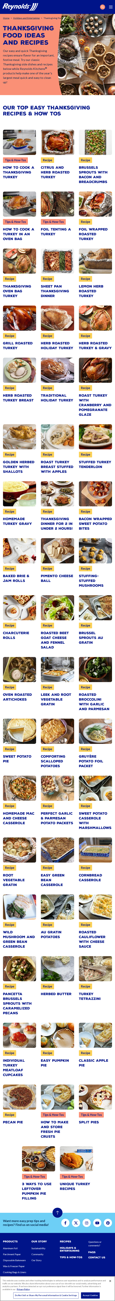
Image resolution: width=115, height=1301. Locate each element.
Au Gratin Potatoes (51, 934)
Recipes (65, 1241)
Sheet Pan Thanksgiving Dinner (55, 291)
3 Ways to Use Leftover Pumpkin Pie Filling (37, 1191)
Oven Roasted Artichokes (17, 697)
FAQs (92, 1252)
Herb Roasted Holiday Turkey (57, 345)
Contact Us (96, 1257)
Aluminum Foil (10, 1248)
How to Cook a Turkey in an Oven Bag (18, 234)
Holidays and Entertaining (26, 18)
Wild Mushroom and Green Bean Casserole (19, 939)
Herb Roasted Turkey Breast (18, 398)
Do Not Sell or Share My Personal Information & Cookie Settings (46, 1295)
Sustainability (38, 1248)
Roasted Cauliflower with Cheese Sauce (92, 939)
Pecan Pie (13, 1122)
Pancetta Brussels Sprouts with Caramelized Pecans (17, 1003)
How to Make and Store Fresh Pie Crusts (54, 1129)
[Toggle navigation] (111, 7)
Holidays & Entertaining (70, 1249)
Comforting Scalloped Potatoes (53, 761)
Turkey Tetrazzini (90, 996)
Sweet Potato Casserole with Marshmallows (95, 821)
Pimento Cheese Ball (57, 578)
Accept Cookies (90, 1295)
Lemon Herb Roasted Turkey (91, 291)
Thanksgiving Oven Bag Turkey (17, 291)
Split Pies (89, 1122)
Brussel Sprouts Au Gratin (91, 638)
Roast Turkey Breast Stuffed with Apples (57, 467)
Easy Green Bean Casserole (53, 880)
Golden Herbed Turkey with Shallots (18, 467)
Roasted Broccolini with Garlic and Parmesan (94, 702)
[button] (103, 7)
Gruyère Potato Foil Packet (91, 761)
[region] (57, 1288)
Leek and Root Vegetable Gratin (56, 699)
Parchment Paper (12, 1254)
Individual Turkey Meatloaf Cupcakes (14, 1068)
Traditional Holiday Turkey (57, 398)
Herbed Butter (56, 994)
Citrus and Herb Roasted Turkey (55, 172)
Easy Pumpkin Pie (55, 1063)
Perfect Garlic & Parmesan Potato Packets (57, 818)
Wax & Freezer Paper (14, 1266)
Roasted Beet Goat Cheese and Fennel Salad (55, 640)
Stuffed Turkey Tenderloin (95, 464)
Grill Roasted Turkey (18, 345)
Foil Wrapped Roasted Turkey (93, 234)
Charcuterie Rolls (16, 635)
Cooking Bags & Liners (14, 1272)
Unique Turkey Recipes (75, 1186)
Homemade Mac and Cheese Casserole (18, 818)
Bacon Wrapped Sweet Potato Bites (95, 524)
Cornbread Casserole (90, 877)
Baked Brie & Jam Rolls (16, 578)
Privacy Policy (23, 1289)
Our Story (36, 1260)
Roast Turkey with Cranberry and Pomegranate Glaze (95, 405)
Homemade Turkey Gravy (17, 521)
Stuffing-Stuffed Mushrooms (91, 581)
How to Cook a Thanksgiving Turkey (18, 172)
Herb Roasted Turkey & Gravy (95, 345)
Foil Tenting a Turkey (56, 231)
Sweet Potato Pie (17, 758)
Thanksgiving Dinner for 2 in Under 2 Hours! (57, 524)
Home (6, 18)
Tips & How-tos (71, 1257)
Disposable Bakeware (14, 1260)
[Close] (110, 1281)
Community (37, 1254)
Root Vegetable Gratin (14, 880)
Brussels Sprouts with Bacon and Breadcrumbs (93, 175)
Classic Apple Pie (93, 1063)
